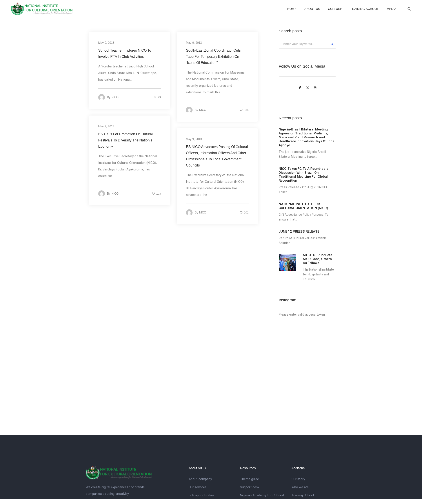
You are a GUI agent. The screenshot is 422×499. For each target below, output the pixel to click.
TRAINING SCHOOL (364, 9)
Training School (302, 495)
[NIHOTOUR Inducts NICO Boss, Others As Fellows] (287, 262)
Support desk (249, 487)
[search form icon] (409, 9)
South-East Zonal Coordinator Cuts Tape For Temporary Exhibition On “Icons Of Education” (213, 57)
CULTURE (335, 9)
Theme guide (249, 479)
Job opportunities (202, 495)
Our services (198, 487)
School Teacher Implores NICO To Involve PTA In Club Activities (124, 53)
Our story (298, 479)
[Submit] (332, 45)
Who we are (300, 487)
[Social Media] (300, 88)
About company (200, 479)
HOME (291, 9)
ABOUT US (312, 9)
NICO (114, 97)
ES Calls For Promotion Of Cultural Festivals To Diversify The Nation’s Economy (125, 140)
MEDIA (391, 9)
